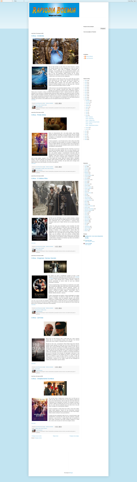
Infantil (86, 195)
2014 (86, 131)
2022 (86, 87)
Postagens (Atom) (38, 437)
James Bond (87, 197)
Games (86, 189)
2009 (86, 137)
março (87, 115)
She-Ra (86, 214)
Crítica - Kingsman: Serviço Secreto (43, 258)
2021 (86, 88)
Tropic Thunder (87, 227)
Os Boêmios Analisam (89, 205)
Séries (86, 213)
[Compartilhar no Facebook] (59, 103)
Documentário (87, 179)
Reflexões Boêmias (88, 210)
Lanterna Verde (88, 198)
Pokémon (86, 207)
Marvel (86, 201)
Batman (86, 170)
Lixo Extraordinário (88, 200)
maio (87, 112)
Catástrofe (87, 173)
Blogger (71, 472)
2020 (86, 90)
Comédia (42, 168)
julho (87, 108)
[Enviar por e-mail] (55, 103)
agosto (87, 107)
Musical (86, 202)
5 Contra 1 (87, 165)
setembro (88, 105)
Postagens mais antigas (74, 435)
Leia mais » (33, 99)
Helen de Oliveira (89, 56)
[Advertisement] (57, 20)
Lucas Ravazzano (89, 58)
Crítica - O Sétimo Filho (39, 178)
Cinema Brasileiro (38, 168)
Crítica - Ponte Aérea (38, 115)
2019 (86, 92)
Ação (35, 309)
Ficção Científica (88, 188)
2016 (86, 97)
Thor (85, 224)
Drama (48, 168)
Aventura (36, 248)
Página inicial (55, 435)
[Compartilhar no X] (58, 103)
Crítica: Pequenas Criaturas (90, 241)
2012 (86, 134)
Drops (86, 182)
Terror (86, 223)
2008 (86, 139)
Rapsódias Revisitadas (89, 208)
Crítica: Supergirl (88, 244)
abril (87, 113)
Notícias (86, 204)
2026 (86, 80)
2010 (86, 136)
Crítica (46, 168)
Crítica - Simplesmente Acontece (42, 379)
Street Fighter (87, 219)
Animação (86, 168)
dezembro (88, 100)
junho (87, 110)
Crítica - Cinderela (37, 36)
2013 (86, 132)
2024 (86, 83)
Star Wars (86, 217)
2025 (86, 82)
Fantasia (42, 248)
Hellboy (86, 191)
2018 (86, 94)
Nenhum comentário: (49, 103)
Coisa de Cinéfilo (88, 243)
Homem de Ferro (88, 192)
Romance (52, 168)
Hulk (85, 194)
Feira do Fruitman (88, 186)
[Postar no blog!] (57, 103)
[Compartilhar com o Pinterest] (61, 103)
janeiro (87, 129)
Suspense (86, 221)
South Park (87, 216)
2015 (86, 99)
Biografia (86, 172)
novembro (88, 102)
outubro (87, 103)
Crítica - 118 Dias (37, 318)
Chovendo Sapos (88, 240)
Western (86, 230)
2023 (86, 85)
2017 (86, 95)
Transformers (87, 226)
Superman (87, 220)
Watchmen (87, 229)
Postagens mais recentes (37, 435)
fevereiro (87, 127)
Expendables (87, 184)
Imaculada (87, 238)
